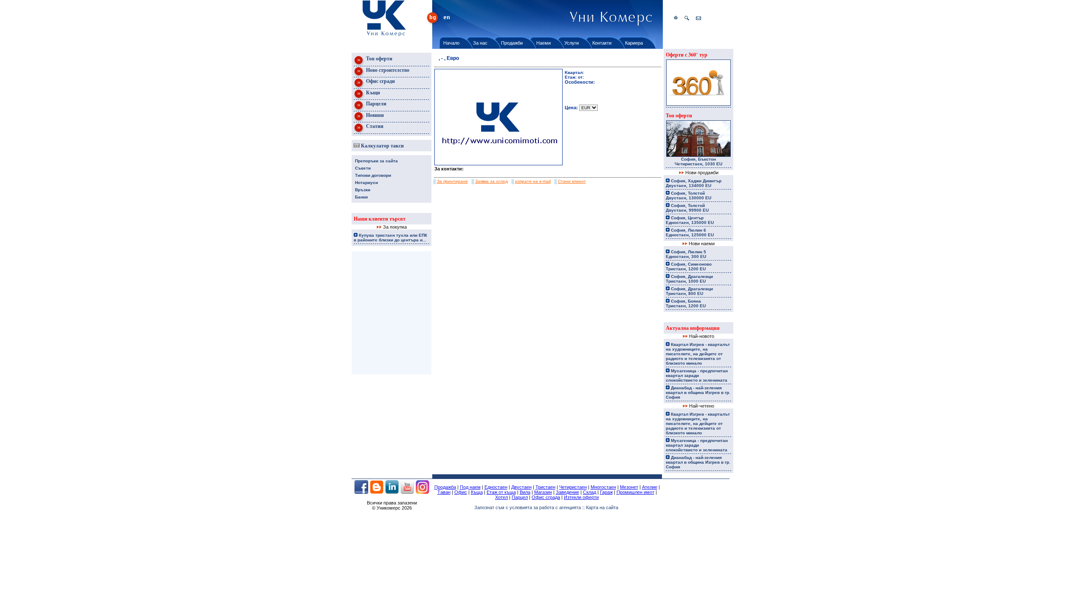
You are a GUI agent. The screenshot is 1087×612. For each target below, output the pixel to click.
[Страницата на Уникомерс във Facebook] (361, 492)
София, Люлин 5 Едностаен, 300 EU (686, 254)
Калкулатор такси (382, 145)
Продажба (445, 487)
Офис (460, 492)
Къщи (372, 92)
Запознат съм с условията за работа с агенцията (527, 507)
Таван (444, 492)
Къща (477, 492)
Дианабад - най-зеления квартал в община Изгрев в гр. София (698, 392)
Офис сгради (380, 81)
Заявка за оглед (491, 181)
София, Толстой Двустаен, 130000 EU (688, 195)
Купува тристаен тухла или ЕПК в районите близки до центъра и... (390, 237)
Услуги (571, 42)
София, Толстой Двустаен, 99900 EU (687, 207)
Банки (361, 197)
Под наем (470, 487)
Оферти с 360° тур (686, 54)
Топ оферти (378, 58)
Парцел (520, 497)
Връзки (362, 189)
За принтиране (452, 181)
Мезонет (629, 487)
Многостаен (603, 487)
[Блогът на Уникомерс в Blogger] (376, 492)
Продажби (512, 42)
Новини (374, 115)
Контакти (601, 42)
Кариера (634, 42)
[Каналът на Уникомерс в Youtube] (407, 492)
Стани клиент (572, 181)
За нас (480, 42)
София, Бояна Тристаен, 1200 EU (686, 303)
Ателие (649, 487)
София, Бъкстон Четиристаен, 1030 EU (698, 161)
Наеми (543, 42)
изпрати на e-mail (533, 181)
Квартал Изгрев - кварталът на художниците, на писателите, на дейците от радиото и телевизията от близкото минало (698, 354)
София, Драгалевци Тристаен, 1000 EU (689, 278)
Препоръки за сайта (376, 161)
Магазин (543, 492)
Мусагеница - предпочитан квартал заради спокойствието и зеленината (697, 375)
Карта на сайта (602, 507)
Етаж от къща (501, 492)
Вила (525, 492)
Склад (589, 492)
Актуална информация (693, 328)
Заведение (567, 492)
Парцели (375, 103)
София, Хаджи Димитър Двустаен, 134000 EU (693, 183)
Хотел (501, 497)
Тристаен (545, 487)
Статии (374, 126)
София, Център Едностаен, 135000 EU (690, 220)
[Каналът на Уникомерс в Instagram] (422, 492)
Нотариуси (366, 182)
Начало (451, 42)
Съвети (363, 168)
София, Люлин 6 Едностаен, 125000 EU (690, 232)
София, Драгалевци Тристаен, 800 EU (689, 291)
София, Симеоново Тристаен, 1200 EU (689, 266)
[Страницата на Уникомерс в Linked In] (392, 492)
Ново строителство (387, 70)
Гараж (606, 492)
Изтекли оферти (581, 497)
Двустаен (521, 487)
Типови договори (373, 175)
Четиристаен (573, 487)
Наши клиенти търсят (380, 218)
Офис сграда (546, 497)
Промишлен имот (635, 492)
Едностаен (495, 487)
